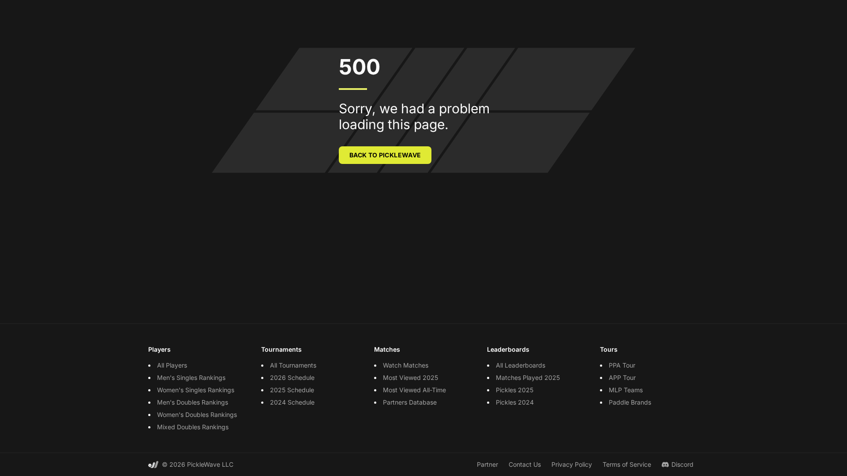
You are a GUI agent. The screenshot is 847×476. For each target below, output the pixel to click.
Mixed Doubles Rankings (193, 427)
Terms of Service (627, 464)
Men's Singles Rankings (191, 377)
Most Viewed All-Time (414, 390)
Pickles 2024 (515, 402)
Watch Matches (405, 365)
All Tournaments (293, 365)
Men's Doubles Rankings (192, 402)
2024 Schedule (292, 402)
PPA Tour (622, 365)
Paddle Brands (630, 402)
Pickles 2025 (514, 390)
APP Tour (622, 377)
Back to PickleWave (385, 155)
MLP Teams (626, 390)
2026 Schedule (292, 377)
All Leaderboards (520, 365)
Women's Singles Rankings (195, 390)
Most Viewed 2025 (410, 377)
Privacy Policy (571, 464)
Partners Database (410, 402)
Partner (487, 464)
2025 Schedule (292, 390)
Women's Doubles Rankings (197, 414)
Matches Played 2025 (528, 377)
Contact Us (525, 464)
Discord (682, 464)
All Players (172, 365)
